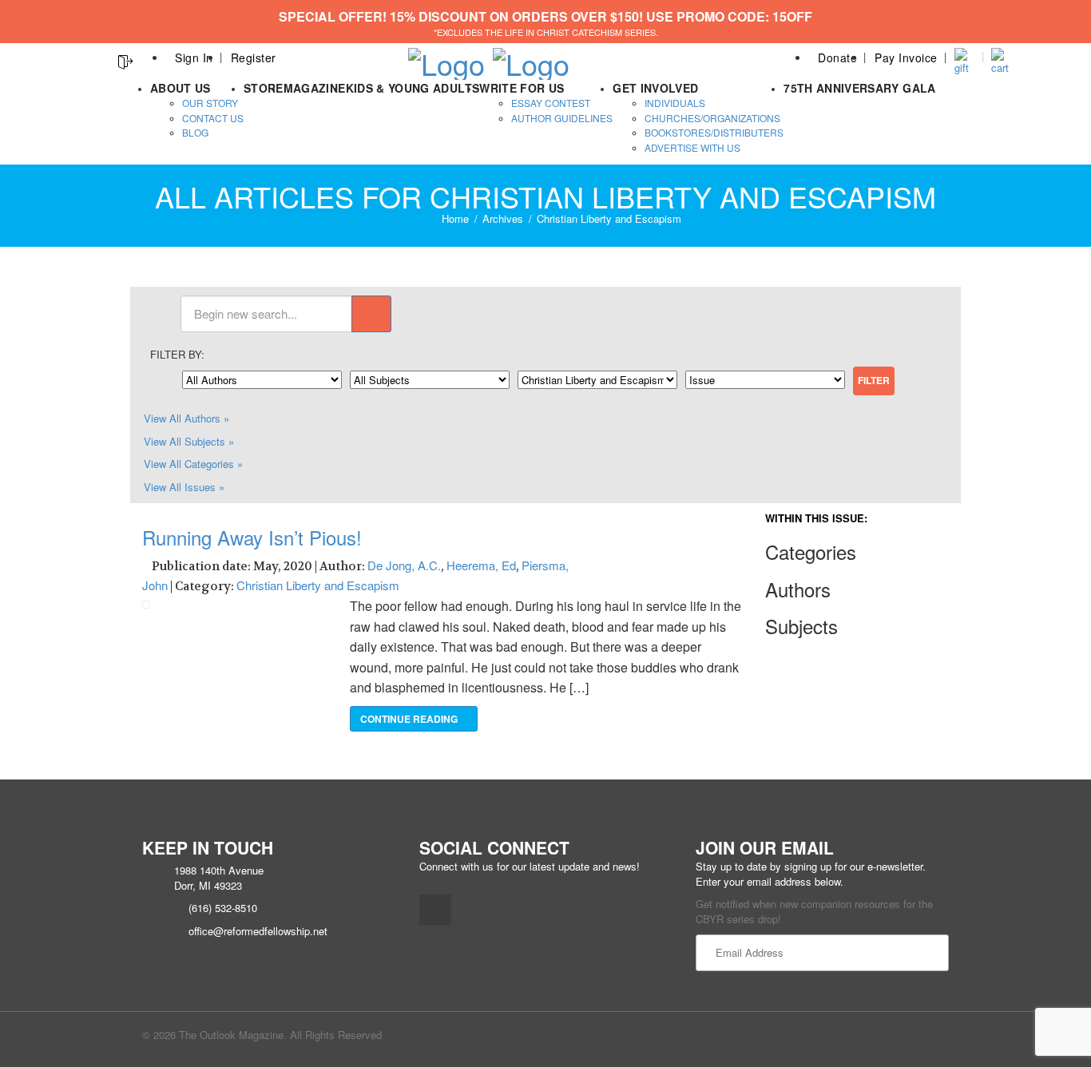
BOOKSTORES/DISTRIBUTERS (714, 132)
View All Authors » (186, 418)
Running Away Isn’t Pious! (252, 537)
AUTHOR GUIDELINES (562, 118)
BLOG (195, 132)
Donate (837, 57)
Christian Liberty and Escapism (317, 585)
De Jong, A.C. (404, 565)
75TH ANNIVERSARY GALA (859, 88)
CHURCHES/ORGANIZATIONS (712, 118)
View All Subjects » (189, 441)
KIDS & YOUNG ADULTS (413, 88)
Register (253, 57)
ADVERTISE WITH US (692, 147)
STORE (264, 88)
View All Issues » (184, 486)
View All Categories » (193, 463)
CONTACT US (213, 118)
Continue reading (410, 719)
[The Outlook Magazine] (446, 58)
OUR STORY (210, 102)
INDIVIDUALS (675, 102)
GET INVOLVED (655, 88)
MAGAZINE (315, 88)
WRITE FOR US (521, 88)
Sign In (194, 57)
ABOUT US (180, 88)
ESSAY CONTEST (550, 102)
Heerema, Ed (481, 565)
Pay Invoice (906, 57)
